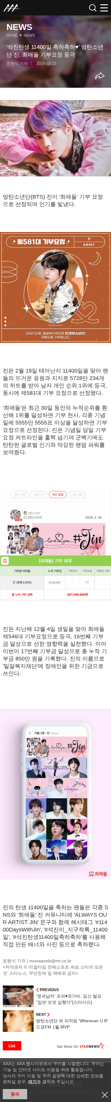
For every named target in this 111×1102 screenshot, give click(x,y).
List (12, 1045)
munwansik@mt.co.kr (50, 960)
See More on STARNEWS (82, 1045)
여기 (32, 1081)
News (29, 35)
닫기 (105, 1095)
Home (12, 35)
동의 (15, 1093)
